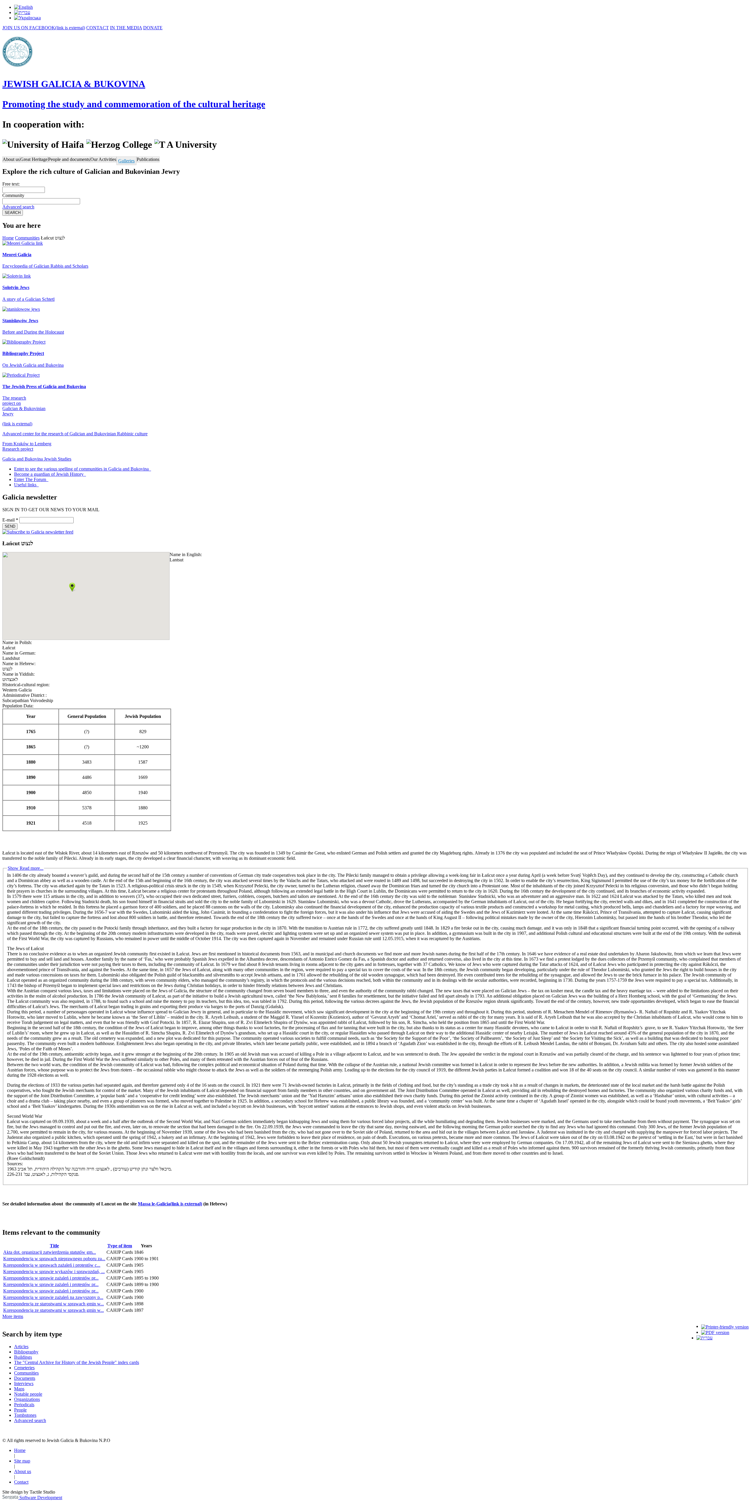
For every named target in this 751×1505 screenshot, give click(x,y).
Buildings (23, 1357)
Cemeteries (24, 1367)
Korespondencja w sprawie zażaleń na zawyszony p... (53, 1297)
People (20, 1409)
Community (13, 195)
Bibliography (26, 1351)
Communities (27, 237)
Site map (22, 1460)
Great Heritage (34, 159)
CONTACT (97, 27)
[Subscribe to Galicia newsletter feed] (37, 531)
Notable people (28, 1394)
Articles (21, 1346)
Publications (148, 159)
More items (12, 1316)
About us (11, 159)
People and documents (69, 159)
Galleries (126, 160)
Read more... (25, 868)
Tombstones (25, 1415)
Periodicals (24, 1404)
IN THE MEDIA (126, 27)
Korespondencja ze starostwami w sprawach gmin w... (53, 1303)
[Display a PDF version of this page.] (715, 1332)
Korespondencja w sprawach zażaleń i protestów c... (51, 1265)
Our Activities (103, 159)
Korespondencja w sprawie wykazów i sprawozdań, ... (54, 1271)
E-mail (10, 519)
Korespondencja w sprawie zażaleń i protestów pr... (51, 1277)
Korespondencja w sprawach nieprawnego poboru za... (54, 1258)
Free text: (11, 183)
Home (8, 237)
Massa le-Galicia (170, 1203)
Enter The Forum (30, 479)
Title (54, 1245)
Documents (24, 1378)
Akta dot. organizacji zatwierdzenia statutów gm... (49, 1252)
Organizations (27, 1399)
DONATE (153, 27)
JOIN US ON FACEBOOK (43, 27)
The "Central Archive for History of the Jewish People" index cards (76, 1362)
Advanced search (18, 206)
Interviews (23, 1383)
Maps (19, 1388)
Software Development (40, 1497)
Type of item (119, 1245)
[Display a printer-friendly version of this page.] (725, 1326)
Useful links (26, 484)
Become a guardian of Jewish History (49, 474)
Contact (21, 1481)
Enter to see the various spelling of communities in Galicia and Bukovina (82, 468)
